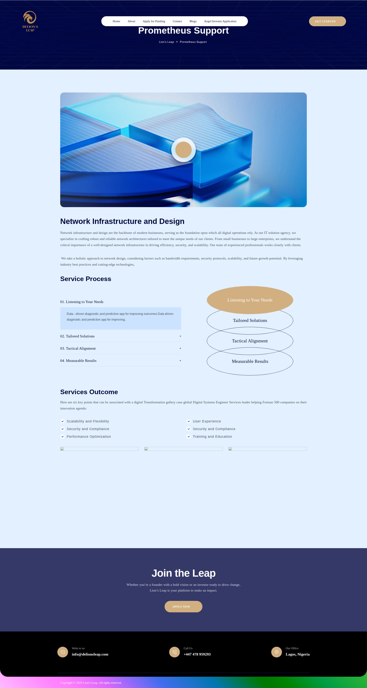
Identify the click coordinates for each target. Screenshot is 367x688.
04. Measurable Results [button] (78, 360)
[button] (257, 300)
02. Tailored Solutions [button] (77, 336)
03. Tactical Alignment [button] (78, 348)
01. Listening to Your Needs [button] (81, 302)
